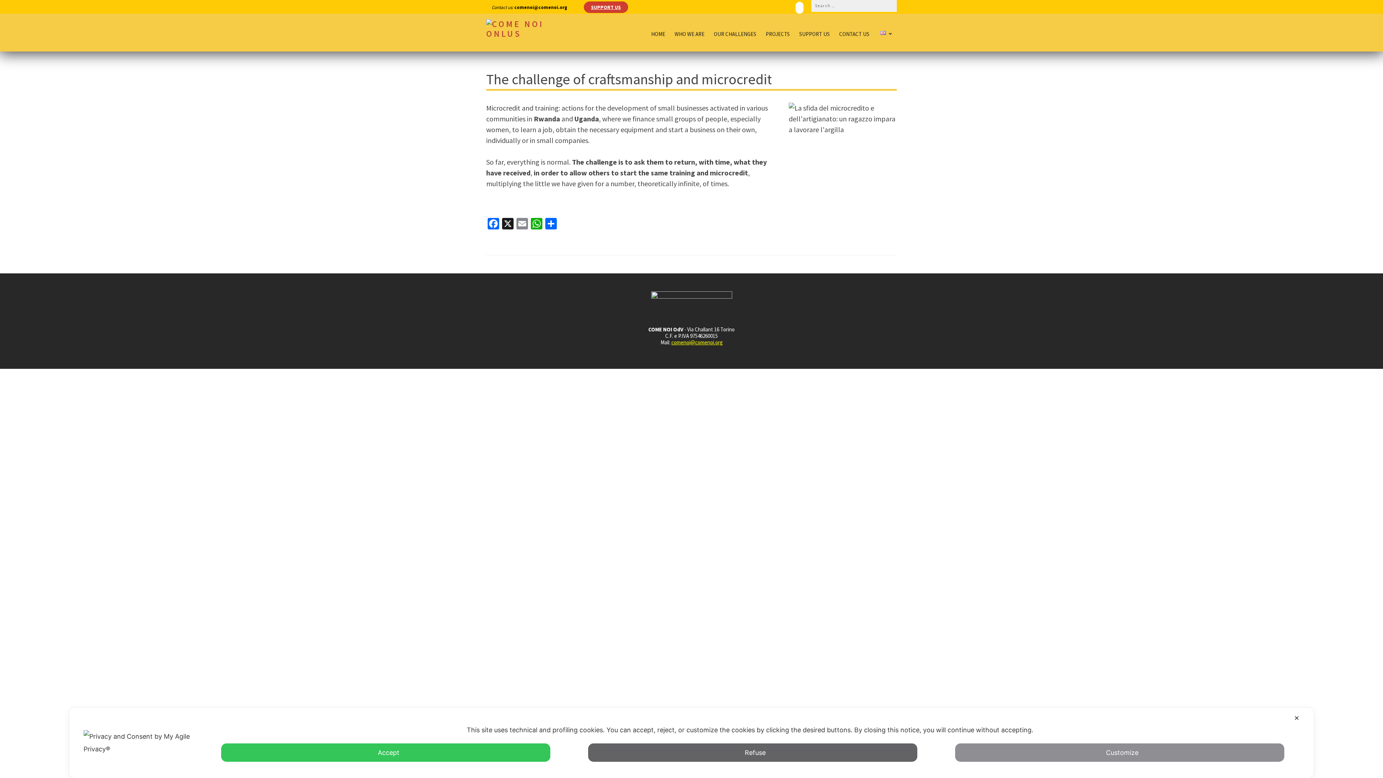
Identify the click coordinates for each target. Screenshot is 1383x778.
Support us (814, 34)
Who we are (689, 34)
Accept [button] (388, 752)
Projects (778, 34)
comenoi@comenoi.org (697, 342)
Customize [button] (1122, 752)
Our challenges (735, 34)
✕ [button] (1296, 718)
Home (658, 34)
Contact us (854, 34)
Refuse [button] (755, 752)
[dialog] (691, 742)
